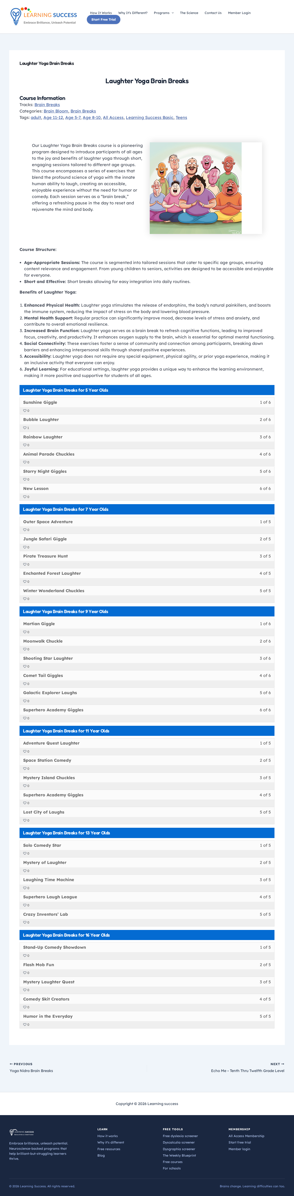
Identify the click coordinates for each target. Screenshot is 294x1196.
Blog (101, 1155)
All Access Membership (246, 1136)
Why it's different (110, 1142)
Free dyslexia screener (180, 1136)
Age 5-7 (72, 117)
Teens (181, 117)
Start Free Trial (103, 19)
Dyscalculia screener (179, 1142)
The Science (189, 13)
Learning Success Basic (149, 117)
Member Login (239, 13)
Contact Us (213, 13)
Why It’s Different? (132, 13)
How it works (107, 1136)
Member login (239, 1149)
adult (36, 117)
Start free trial (240, 1142)
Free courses (173, 1162)
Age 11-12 (53, 117)
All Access (113, 117)
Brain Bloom (56, 111)
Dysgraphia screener (179, 1149)
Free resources (108, 1149)
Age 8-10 (92, 117)
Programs (162, 13)
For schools (172, 1168)
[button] (172, 13)
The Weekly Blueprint (179, 1155)
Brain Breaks (47, 104)
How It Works (101, 13)
